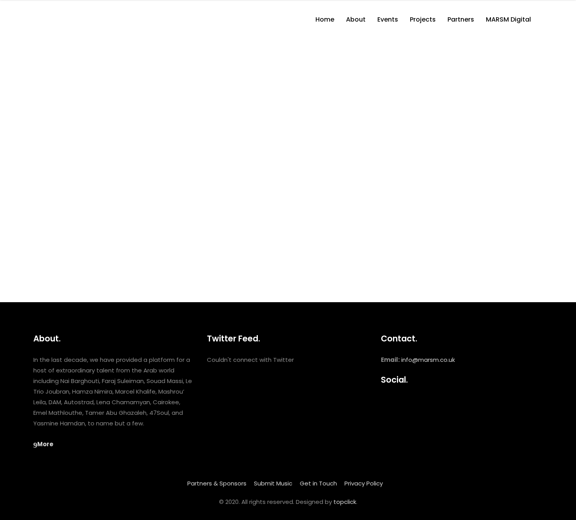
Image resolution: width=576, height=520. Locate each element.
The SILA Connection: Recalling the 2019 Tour (110, 114)
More (45, 444)
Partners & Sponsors (216, 483)
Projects (60, 277)
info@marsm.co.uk (428, 360)
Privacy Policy (363, 483)
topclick (344, 502)
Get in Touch (318, 483)
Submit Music (273, 483)
